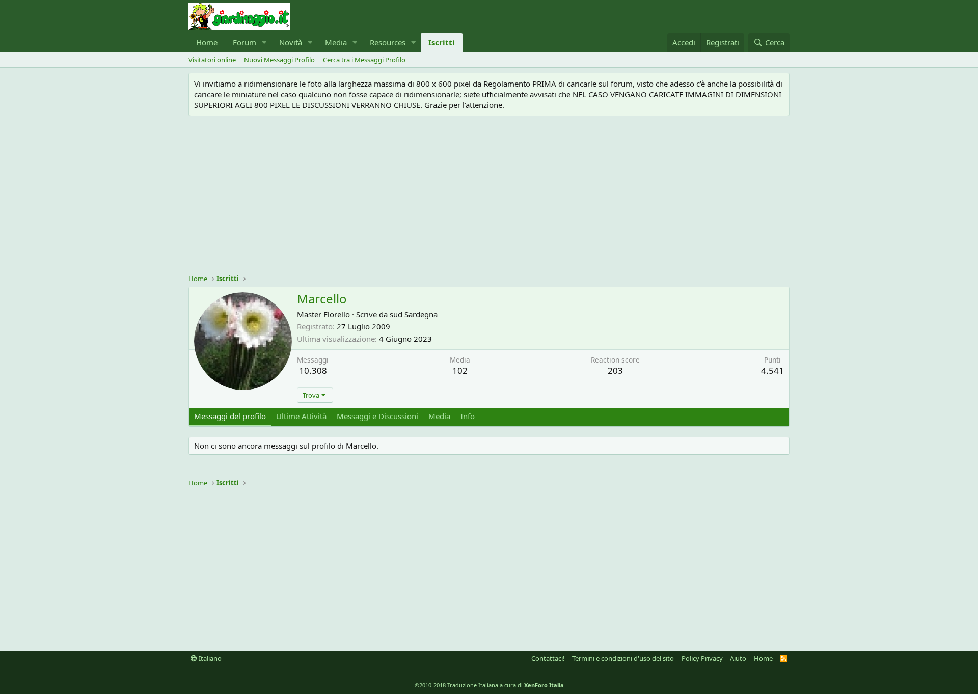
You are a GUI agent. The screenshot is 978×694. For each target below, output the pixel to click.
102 (460, 370)
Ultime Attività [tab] (301, 416)
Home (207, 42)
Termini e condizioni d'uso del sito (623, 658)
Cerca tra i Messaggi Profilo (364, 59)
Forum (244, 42)
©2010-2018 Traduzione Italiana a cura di (489, 685)
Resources (387, 42)
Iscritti (441, 42)
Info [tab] (467, 416)
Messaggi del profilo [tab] (230, 416)
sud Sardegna (414, 314)
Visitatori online (212, 59)
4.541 (772, 370)
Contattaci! (548, 658)
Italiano (209, 658)
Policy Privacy (702, 658)
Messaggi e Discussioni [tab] (377, 416)
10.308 (313, 370)
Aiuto (738, 658)
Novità (290, 42)
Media (336, 42)
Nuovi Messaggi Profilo (279, 59)
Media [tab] (439, 416)
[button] (264, 42)
